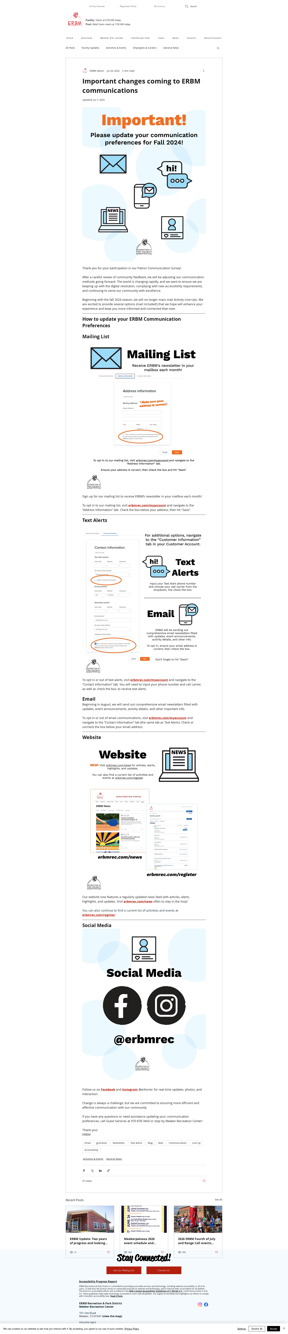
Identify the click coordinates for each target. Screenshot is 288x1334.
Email (87, 1142)
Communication (177, 1142)
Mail (160, 1142)
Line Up (196, 1142)
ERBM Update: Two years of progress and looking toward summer (88, 1241)
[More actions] (204, 71)
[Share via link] (108, 1170)
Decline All (256, 1328)
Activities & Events (116, 47)
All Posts (70, 47)
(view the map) (112, 1316)
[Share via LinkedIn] (100, 1170)
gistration (101, 1142)
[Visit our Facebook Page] (206, 1304)
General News (171, 47)
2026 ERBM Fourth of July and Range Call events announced (196, 1241)
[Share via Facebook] (84, 1170)
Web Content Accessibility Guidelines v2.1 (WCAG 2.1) (155, 1291)
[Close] (284, 1328)
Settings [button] (241, 1328)
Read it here (116, 1296)
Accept (273, 1328)
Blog (150, 1142)
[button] (218, 48)
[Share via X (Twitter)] (92, 1170)
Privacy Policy (131, 1328)
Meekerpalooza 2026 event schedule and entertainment (139, 1241)
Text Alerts (136, 1142)
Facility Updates (90, 47)
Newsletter (119, 1142)
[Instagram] (200, 1304)
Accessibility (91, 1149)
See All (218, 1199)
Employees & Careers (145, 47)
